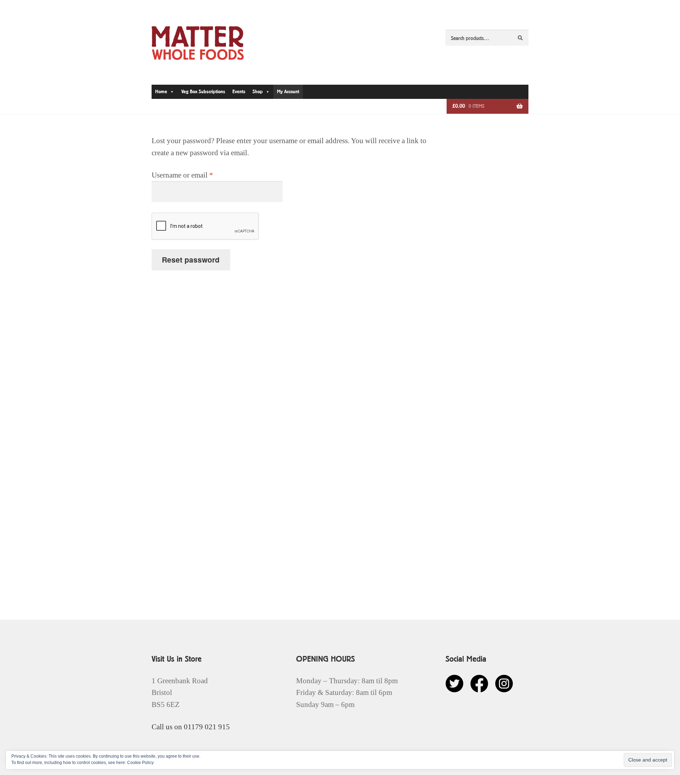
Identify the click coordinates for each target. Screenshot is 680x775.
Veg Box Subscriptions (203, 91)
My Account (288, 91)
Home (161, 91)
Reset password (191, 259)
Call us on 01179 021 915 (191, 727)
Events (238, 91)
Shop (258, 91)
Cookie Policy (140, 762)
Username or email (196, 174)
